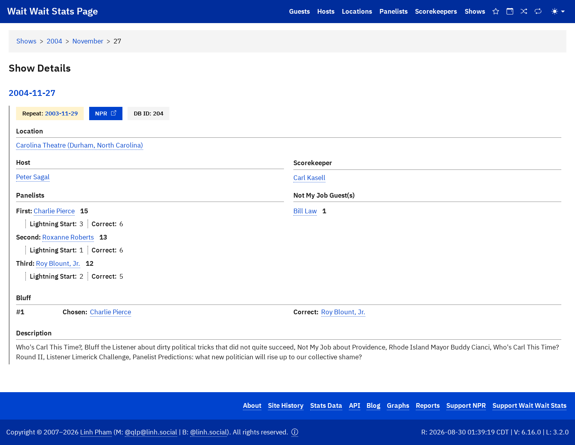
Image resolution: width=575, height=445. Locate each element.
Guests (299, 11)
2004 (54, 41)
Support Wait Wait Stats (529, 405)
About (252, 405)
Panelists (393, 11)
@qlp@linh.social (151, 432)
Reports (428, 405)
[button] (294, 432)
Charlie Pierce (54, 211)
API (354, 405)
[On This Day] (510, 12)
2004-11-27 (32, 93)
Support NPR (466, 405)
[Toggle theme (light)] (558, 12)
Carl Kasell (309, 177)
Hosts (325, 11)
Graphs (398, 405)
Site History (286, 405)
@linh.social (208, 432)
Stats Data (326, 405)
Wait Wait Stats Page (52, 11)
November (87, 41)
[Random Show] (524, 12)
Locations (357, 11)
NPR (101, 113)
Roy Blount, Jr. (58, 263)
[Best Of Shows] (496, 12)
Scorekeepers (436, 11)
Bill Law (305, 211)
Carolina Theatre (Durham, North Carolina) (79, 145)
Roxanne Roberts (68, 237)
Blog (373, 405)
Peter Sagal (33, 177)
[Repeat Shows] (538, 12)
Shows (475, 11)
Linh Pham (96, 432)
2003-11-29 (61, 113)
